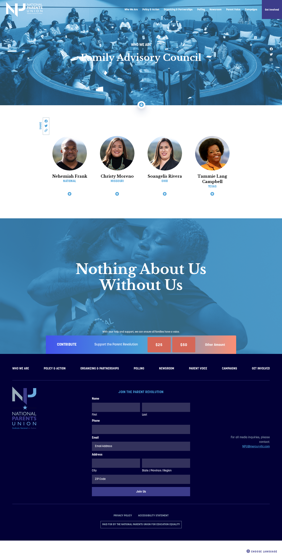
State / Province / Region (157, 470)
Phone (96, 420)
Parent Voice (233, 9)
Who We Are (131, 9)
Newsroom (215, 9)
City (94, 470)
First (94, 414)
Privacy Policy (123, 515)
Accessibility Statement (153, 515)
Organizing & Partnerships (178, 9)
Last (144, 414)
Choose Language (263, 551)
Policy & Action (150, 9)
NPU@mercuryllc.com (256, 446)
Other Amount (215, 344)
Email (95, 437)
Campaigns (251, 9)
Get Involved (272, 9)
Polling (201, 9)
